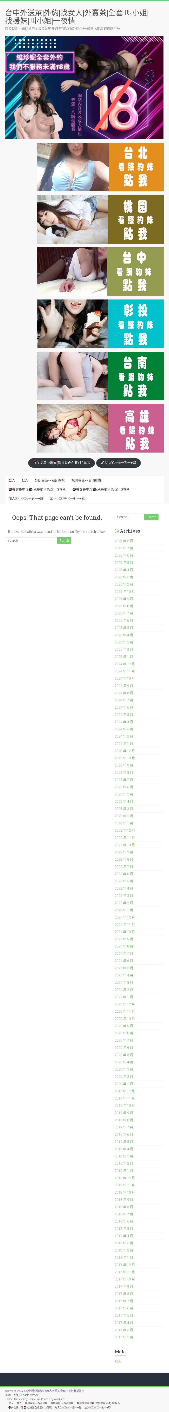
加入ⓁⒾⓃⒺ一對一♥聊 (118, 463)
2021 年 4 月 (124, 975)
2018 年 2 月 (124, 1250)
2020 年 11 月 (125, 1011)
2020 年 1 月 (124, 1084)
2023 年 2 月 (124, 816)
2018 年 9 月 (124, 1200)
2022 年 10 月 (125, 845)
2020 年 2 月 (124, 1077)
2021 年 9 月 (124, 939)
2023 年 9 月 (124, 765)
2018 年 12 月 (125, 1178)
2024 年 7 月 (124, 700)
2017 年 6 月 (124, 1308)
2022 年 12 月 (125, 830)
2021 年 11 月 (125, 925)
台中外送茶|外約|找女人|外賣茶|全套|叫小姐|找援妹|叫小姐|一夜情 (77, 17)
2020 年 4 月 (124, 1062)
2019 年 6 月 (124, 1135)
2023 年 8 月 (124, 773)
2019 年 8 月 (124, 1120)
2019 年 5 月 (124, 1142)
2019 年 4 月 (124, 1149)
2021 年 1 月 (124, 997)
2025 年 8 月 (124, 606)
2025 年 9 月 (124, 599)
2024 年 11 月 (125, 671)
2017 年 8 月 (124, 1294)
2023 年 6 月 (124, 787)
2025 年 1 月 (124, 657)
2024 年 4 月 (124, 722)
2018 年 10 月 (125, 1192)
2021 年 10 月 (125, 932)
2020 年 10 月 (125, 1019)
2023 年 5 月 (124, 794)
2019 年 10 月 (125, 1106)
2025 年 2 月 (124, 650)
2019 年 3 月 (124, 1156)
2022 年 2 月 (124, 903)
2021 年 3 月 (124, 982)
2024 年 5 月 (124, 715)
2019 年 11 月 (125, 1098)
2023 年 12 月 (125, 751)
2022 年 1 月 (124, 910)
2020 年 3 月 (124, 1069)
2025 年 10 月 (125, 592)
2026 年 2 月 (124, 584)
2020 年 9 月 (124, 1026)
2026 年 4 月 (124, 570)
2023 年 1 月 (124, 823)
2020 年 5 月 (124, 1055)
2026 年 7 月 (124, 548)
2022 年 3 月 (124, 896)
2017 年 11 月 (125, 1272)
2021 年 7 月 (124, 954)
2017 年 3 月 (124, 1330)
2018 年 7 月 (124, 1214)
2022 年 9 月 (124, 852)
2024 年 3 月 (124, 729)
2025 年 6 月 (124, 621)
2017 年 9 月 (124, 1287)
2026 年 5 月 (124, 563)
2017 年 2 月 (124, 1337)
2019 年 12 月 (125, 1091)
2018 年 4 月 (124, 1236)
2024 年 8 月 (124, 693)
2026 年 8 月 (124, 541)
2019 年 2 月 (124, 1163)
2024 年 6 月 (124, 707)
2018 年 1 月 (124, 1258)
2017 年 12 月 (125, 1265)
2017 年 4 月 (124, 1323)
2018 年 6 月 (124, 1221)
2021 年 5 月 (124, 968)
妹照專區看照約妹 (50, 480)
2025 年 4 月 (124, 635)
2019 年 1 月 (124, 1171)
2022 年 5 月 (124, 881)
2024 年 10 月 (125, 678)
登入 (11, 480)
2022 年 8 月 (124, 859)
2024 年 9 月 (124, 686)
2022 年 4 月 (124, 888)
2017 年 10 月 (125, 1279)
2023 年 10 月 (125, 758)
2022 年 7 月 (124, 867)
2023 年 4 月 (124, 802)
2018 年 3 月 (124, 1243)
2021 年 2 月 (124, 990)
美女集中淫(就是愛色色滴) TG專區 (63, 463)
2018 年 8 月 (124, 1207)
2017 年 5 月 (124, 1315)
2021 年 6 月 (124, 961)
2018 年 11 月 (125, 1185)
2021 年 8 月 (124, 946)
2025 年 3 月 (124, 642)
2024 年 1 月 (124, 744)
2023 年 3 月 (124, 809)
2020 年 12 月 (125, 1004)
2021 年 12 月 (125, 917)
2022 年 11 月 (125, 838)
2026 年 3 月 (124, 577)
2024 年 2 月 (124, 736)
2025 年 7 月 (124, 613)
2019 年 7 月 (124, 1127)
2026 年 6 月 (124, 555)
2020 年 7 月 (124, 1040)
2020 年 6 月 (124, 1048)
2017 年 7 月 (124, 1301)
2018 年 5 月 (124, 1229)
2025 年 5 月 (124, 628)
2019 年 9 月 (124, 1113)
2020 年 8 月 (124, 1033)
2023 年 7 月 (124, 780)
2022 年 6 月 (124, 874)
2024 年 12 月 (125, 664)
